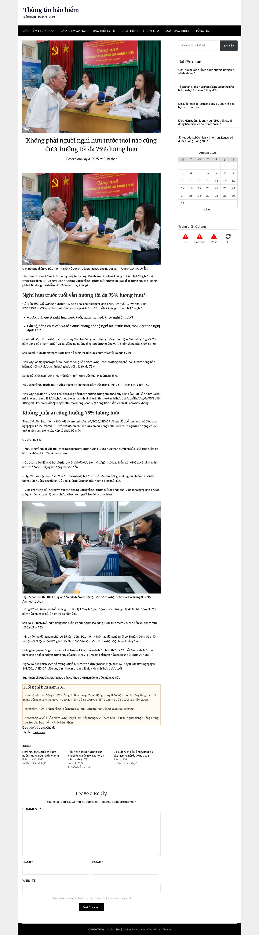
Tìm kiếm (229, 45)
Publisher (110, 159)
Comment (31, 809)
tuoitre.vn (39, 732)
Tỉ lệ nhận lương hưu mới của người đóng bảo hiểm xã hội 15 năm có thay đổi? (86, 755)
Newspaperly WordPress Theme (151, 929)
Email (97, 862)
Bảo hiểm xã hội (73, 30)
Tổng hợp (203, 30)
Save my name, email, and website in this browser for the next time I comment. (92, 898)
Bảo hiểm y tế (104, 30)
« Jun (207, 209)
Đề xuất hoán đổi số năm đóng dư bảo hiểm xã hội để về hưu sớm (206, 105)
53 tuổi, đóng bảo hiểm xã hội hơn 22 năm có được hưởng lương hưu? (205, 139)
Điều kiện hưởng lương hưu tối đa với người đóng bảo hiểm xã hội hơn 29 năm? (205, 122)
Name (28, 862)
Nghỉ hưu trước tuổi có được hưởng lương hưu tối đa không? (206, 71)
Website (28, 880)
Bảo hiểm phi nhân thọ (140, 30)
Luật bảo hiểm (177, 30)
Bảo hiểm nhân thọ (38, 30)
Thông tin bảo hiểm (51, 9)
